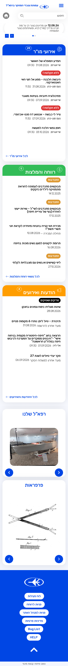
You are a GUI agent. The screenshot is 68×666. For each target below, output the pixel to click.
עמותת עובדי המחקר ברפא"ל (22, 5)
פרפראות (34, 485)
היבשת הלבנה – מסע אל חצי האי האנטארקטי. (41, 81)
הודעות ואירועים (39, 292)
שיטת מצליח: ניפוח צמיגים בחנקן (41, 307)
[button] (61, 5)
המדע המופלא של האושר (45, 61)
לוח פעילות (34, 596)
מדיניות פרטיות (34, 621)
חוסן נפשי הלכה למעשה (46, 128)
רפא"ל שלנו (34, 414)
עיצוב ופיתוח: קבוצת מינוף (34, 663)
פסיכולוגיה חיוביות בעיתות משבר (41, 96)
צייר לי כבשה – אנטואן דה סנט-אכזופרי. (37, 114)
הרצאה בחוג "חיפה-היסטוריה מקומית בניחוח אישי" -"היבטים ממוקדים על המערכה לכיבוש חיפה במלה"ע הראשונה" (34, 338)
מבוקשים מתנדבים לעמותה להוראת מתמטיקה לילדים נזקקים (39, 188)
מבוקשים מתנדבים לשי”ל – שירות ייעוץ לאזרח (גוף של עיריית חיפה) (37, 210)
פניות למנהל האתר (34, 612)
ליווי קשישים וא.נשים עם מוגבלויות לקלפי (37, 262)
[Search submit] (22, 15)
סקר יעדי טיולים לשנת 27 (45, 356)
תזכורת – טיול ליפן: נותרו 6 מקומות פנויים (36, 321)
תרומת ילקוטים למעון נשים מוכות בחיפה (37, 243)
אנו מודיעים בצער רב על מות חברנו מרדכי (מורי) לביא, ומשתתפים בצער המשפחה (38, 28)
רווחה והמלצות (40, 172)
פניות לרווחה (34, 604)
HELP (34, 637)
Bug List (34, 629)
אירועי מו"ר (44, 52)
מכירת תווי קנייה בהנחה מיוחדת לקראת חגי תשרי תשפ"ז (35, 227)
